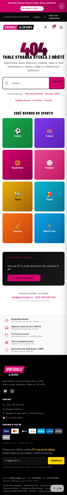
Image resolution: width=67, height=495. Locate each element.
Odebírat (56, 460)
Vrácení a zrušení (46, 491)
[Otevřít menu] (61, 27)
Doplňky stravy (22, 100)
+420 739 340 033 (44, 297)
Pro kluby (37, 100)
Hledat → (57, 83)
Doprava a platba (11, 488)
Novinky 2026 (52, 93)
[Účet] (45, 27)
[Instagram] (12, 391)
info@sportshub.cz (22, 297)
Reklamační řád (31, 485)
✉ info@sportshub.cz (12, 409)
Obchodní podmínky (12, 485)
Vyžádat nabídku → (24, 278)
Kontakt (32, 491)
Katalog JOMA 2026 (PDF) (15, 491)
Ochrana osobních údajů (32, 488)
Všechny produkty (34, 93)
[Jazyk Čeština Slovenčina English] (39, 17)
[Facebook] (5, 391)
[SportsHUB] (18, 27)
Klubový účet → (31, 8)
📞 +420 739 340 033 (13, 405)
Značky (48, 100)
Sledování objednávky (54, 16)
